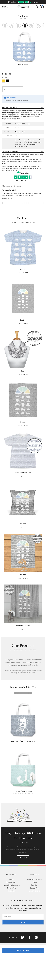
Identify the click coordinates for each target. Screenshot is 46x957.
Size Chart (34, 885)
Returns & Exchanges (34, 879)
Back (26, 64)
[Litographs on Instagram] (36, 937)
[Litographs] (23, 6)
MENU (5, 7)
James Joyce (23, 19)
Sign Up (23, 922)
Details (9, 107)
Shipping (11, 151)
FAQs (35, 882)
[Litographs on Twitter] (22, 937)
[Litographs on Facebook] (29, 937)
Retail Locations (11, 882)
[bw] (7, 81)
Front (20, 64)
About (11, 879)
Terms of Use (11, 888)
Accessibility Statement (12, 885)
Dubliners (23, 16)
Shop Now (23, 857)
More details (25, 157)
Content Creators (34, 891)
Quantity (5, 85)
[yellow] (3, 81)
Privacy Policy (11, 891)
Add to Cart (23, 950)
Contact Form (34, 888)
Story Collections (23, 693)
